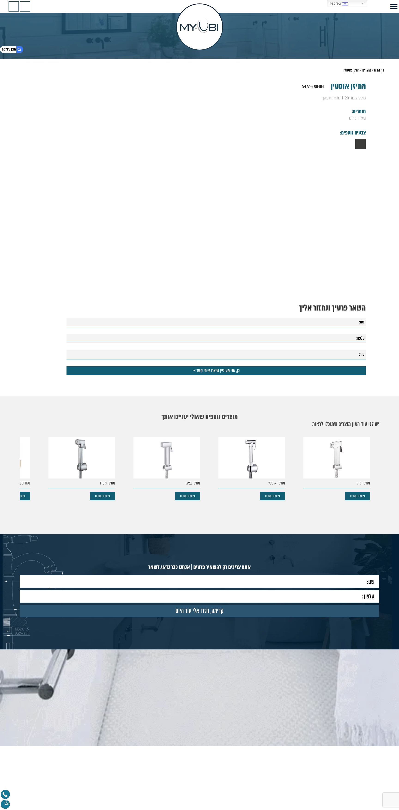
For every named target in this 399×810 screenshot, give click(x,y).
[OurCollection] (25, 6)
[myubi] (199, 26)
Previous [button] (363, 191)
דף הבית (379, 70)
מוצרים (366, 70)
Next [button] (36, 191)
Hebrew (335, 3)
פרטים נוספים (357, 496)
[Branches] (13, 6)
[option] (199, 200)
